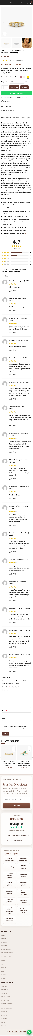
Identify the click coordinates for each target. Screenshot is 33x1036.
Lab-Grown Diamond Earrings (23, 884)
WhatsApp (4, 1019)
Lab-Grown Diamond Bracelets (9, 875)
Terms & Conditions (7, 1003)
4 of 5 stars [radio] (17, 687)
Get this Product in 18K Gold (11, 64)
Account (3, 967)
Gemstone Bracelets (23, 875)
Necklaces (4, 945)
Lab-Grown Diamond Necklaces (9, 901)
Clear (27, 82)
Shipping (4, 993)
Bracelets (4, 942)
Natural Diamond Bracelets (23, 866)
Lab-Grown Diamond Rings (23, 859)
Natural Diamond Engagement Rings (9, 910)
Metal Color (5, 77)
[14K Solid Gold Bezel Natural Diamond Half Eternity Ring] (8, 752)
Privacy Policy (5, 1000)
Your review (6, 690)
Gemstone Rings (9, 867)
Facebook (4, 1012)
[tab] (6, 117)
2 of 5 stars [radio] (14, 687)
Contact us (4, 990)
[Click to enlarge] (5, 34)
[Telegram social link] (15, 110)
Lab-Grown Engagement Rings (23, 910)
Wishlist (3, 974)
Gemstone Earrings (9, 892)
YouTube (3, 1026)
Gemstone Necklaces (23, 901)
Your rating (6, 687)
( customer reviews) (16, 60)
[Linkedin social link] (13, 110)
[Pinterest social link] (11, 110)
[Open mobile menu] (2, 2)
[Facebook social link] (6, 110)
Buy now (24, 87)
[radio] (21, 77)
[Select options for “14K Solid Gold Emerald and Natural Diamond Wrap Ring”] (29, 750)
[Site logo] (16, 3)
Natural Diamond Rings (9, 859)
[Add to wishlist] (13, 747)
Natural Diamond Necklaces (24, 892)
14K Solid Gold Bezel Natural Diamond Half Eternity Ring (8, 763)
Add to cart (14, 87)
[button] (3, 22)
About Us (4, 986)
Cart (2, 971)
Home (3, 960)
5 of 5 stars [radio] (18, 687)
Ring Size (4, 82)
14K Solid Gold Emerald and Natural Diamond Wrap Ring (24, 763)
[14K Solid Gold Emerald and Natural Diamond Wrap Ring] (24, 752)
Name (4, 711)
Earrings (3, 938)
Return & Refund (6, 996)
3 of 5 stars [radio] (15, 687)
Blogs (3, 978)
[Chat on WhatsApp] (29, 1032)
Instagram (4, 1015)
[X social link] (9, 110)
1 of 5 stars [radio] (12, 687)
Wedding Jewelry (6, 949)
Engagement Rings (7, 952)
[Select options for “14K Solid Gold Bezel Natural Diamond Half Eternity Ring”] (13, 750)
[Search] (27, 2)
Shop (2, 964)
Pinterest (4, 1022)
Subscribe (16, 806)
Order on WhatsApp (16, 93)
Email (4, 719)
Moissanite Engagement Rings (9, 920)
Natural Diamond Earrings (9, 884)
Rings (3, 935)
